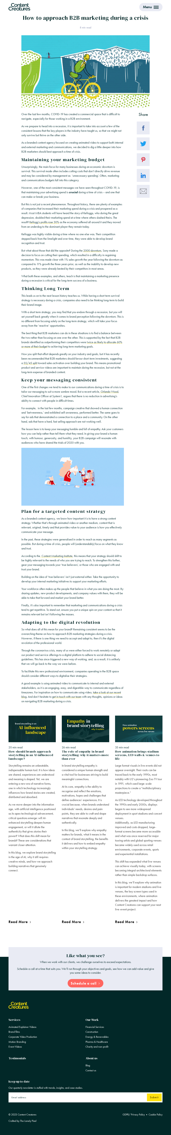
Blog (88, 1065)
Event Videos (15, 1046)
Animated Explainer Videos (22, 1027)
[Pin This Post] (143, 159)
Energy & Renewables (97, 1037)
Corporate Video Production (23, 1037)
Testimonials (17, 1058)
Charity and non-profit (97, 1046)
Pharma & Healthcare (97, 1042)
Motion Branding (17, 1042)
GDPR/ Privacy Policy (134, 1114)
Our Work (92, 1020)
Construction (92, 1032)
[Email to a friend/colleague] (143, 191)
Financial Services (95, 1027)
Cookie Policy (155, 1114)
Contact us (91, 1070)
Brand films (14, 1032)
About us (91, 1058)
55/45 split (30, 363)
